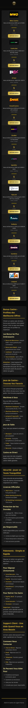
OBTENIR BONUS (14, 36)
